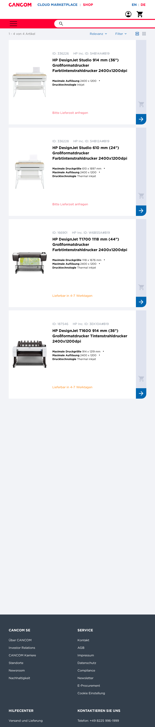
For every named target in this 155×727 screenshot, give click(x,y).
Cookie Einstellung (91, 693)
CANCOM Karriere (22, 655)
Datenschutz (87, 663)
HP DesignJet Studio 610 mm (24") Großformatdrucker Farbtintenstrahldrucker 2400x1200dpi (89, 153)
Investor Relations (22, 648)
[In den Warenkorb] (141, 104)
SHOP (88, 4)
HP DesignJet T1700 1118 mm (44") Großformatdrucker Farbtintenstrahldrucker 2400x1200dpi (89, 244)
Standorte (16, 663)
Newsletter (85, 678)
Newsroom (17, 670)
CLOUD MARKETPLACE (57, 4)
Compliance (86, 670)
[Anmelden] (128, 14)
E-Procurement (89, 685)
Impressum (86, 655)
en (134, 4)
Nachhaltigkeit (19, 678)
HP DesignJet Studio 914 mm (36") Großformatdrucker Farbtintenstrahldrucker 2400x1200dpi (89, 65)
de (143, 4)
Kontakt (83, 640)
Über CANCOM (20, 640)
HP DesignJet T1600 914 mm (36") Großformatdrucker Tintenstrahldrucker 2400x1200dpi (89, 336)
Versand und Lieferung (26, 720)
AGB (81, 648)
